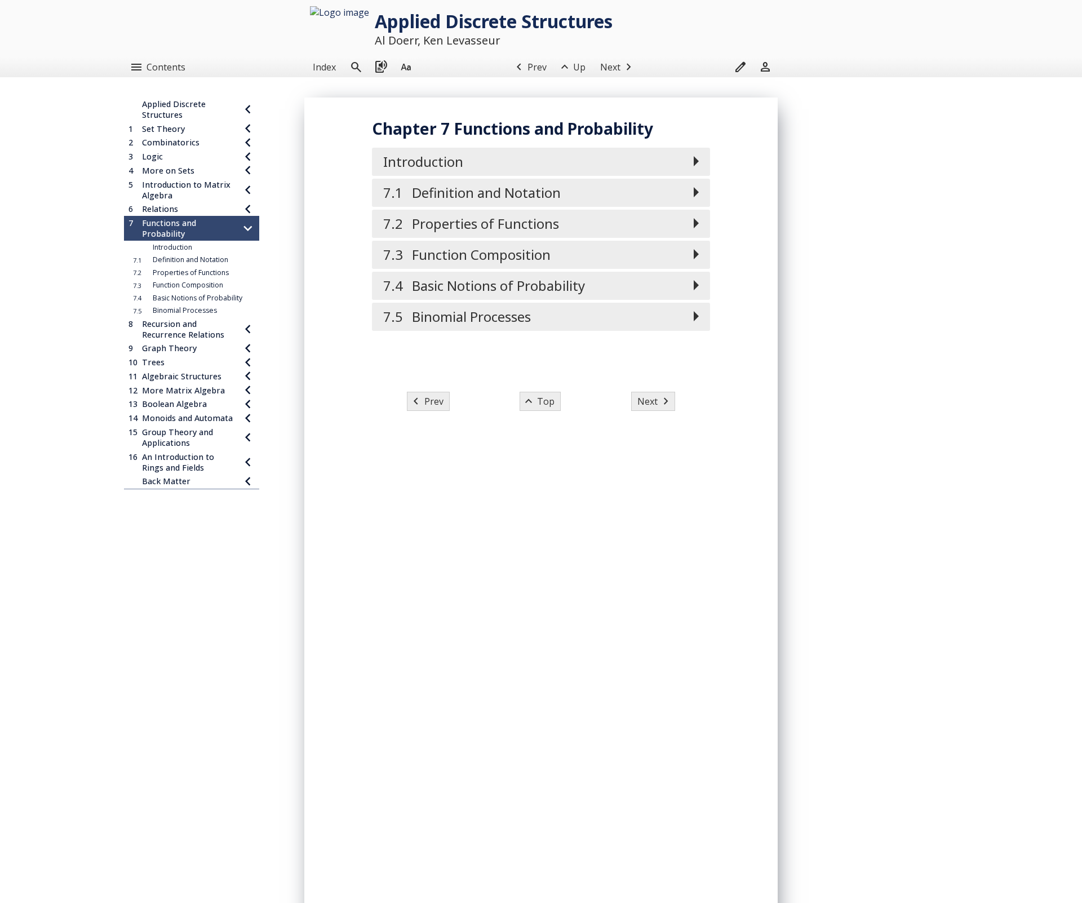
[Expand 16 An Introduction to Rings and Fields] (248, 462)
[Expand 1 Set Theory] (248, 129)
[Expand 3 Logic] (248, 156)
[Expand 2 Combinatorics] (248, 143)
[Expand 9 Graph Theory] (248, 349)
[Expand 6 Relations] (248, 209)
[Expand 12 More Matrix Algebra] (248, 390)
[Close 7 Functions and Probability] (248, 228)
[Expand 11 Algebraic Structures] (248, 376)
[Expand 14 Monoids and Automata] (248, 418)
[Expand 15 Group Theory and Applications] (248, 437)
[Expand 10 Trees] (248, 362)
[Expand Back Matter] (248, 482)
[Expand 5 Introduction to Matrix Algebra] (248, 190)
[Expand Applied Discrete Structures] (248, 109)
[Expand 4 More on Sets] (248, 170)
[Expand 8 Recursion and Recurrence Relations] (248, 329)
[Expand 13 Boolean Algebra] (248, 404)
